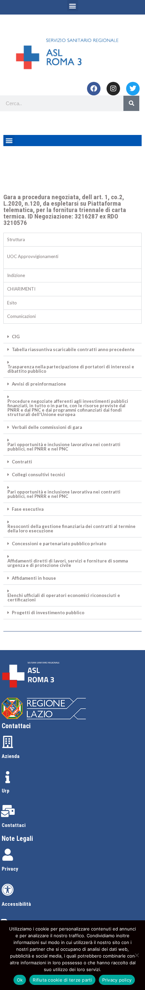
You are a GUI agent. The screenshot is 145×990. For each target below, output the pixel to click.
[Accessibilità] (8, 890)
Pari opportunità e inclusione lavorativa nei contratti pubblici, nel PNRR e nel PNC (63, 446)
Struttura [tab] (16, 239)
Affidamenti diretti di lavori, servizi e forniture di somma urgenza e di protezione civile (67, 563)
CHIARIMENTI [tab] (21, 289)
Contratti (22, 462)
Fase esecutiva (28, 509)
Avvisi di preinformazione (39, 384)
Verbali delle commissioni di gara (47, 427)
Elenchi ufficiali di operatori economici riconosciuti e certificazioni (63, 597)
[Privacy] (8, 855)
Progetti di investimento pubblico (48, 613)
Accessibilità (16, 904)
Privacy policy (117, 980)
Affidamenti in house (34, 578)
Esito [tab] (12, 302)
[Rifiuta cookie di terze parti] (136, 955)
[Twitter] (133, 88)
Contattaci (14, 825)
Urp (5, 791)
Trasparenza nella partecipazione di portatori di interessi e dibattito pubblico (70, 369)
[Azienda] (8, 742)
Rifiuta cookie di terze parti (62, 980)
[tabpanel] (72, 257)
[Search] (131, 103)
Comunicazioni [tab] (21, 316)
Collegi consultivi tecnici (38, 475)
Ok (20, 980)
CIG (16, 337)
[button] (72, 5)
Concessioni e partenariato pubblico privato (59, 544)
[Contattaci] (8, 811)
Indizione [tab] (16, 275)
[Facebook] (93, 88)
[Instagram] (113, 88)
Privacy (10, 869)
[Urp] (8, 777)
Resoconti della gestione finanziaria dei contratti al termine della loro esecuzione (71, 528)
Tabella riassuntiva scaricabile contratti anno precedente (73, 349)
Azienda (11, 756)
